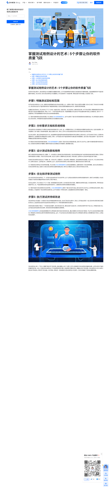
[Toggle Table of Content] (29, 72)
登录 (91, 2)
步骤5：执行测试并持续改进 (39, 84)
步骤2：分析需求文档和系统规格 (41, 78)
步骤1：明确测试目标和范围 (39, 76)
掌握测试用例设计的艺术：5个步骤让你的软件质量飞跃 (47, 74)
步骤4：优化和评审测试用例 (40, 82)
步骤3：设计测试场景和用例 (39, 80)
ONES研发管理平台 (58, 116)
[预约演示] (105, 483)
